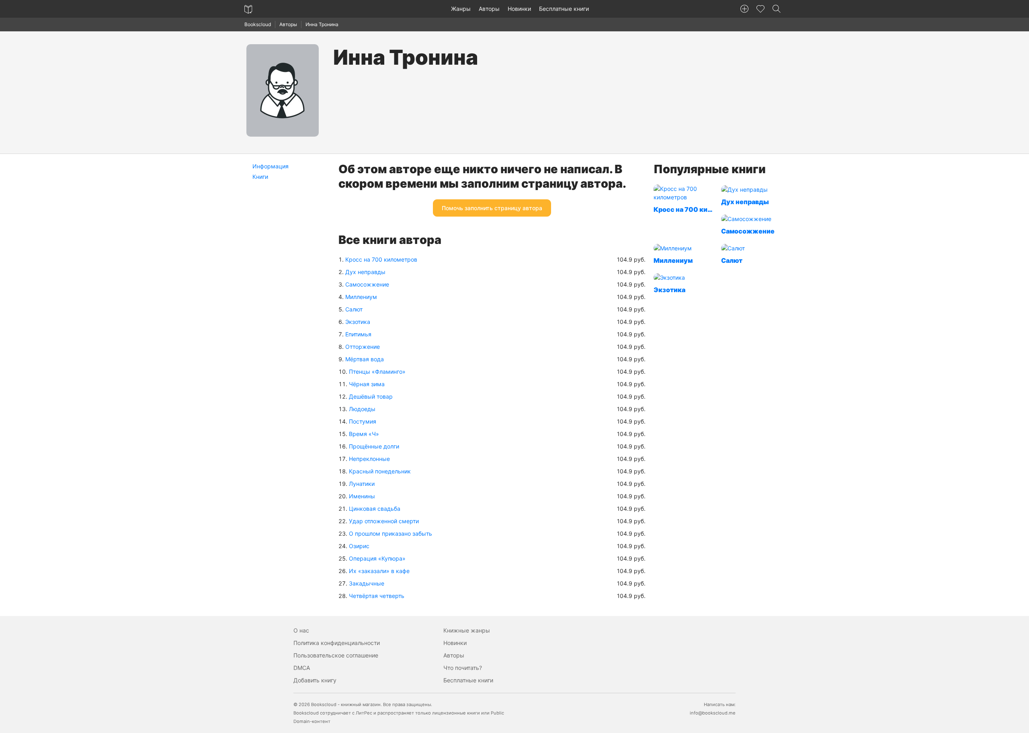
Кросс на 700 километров (381, 259)
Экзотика (357, 321)
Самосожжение (367, 284)
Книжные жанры (466, 630)
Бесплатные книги (564, 8)
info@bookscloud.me (713, 713)
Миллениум (361, 296)
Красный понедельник (380, 471)
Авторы (489, 8)
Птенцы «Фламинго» (377, 371)
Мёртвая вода (364, 359)
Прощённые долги (374, 446)
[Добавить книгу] (744, 9)
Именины (362, 496)
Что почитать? (462, 667)
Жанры (461, 8)
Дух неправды (365, 271)
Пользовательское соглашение (335, 655)
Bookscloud (257, 24)
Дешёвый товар (371, 396)
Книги (260, 176)
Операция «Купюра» (377, 558)
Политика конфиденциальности (336, 642)
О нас (301, 630)
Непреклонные (369, 458)
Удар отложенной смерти (384, 521)
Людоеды (362, 408)
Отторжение (362, 346)
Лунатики (362, 483)
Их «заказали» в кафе (379, 570)
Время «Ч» (364, 433)
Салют (354, 309)
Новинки (519, 8)
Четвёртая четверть (376, 595)
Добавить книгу (314, 680)
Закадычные (366, 583)
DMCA (301, 667)
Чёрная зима (367, 384)
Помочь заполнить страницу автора (492, 208)
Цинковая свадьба (374, 508)
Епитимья (358, 334)
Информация (270, 166)
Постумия (362, 421)
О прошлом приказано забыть (390, 533)
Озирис (359, 546)
